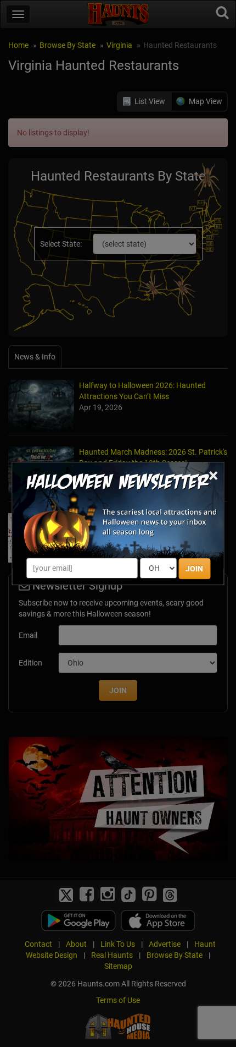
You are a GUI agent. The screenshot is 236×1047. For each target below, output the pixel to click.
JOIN (194, 568)
